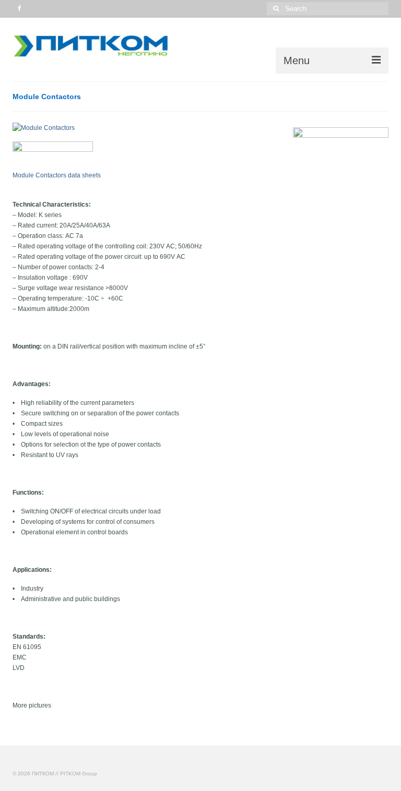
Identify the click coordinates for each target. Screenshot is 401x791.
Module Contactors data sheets (57, 175)
